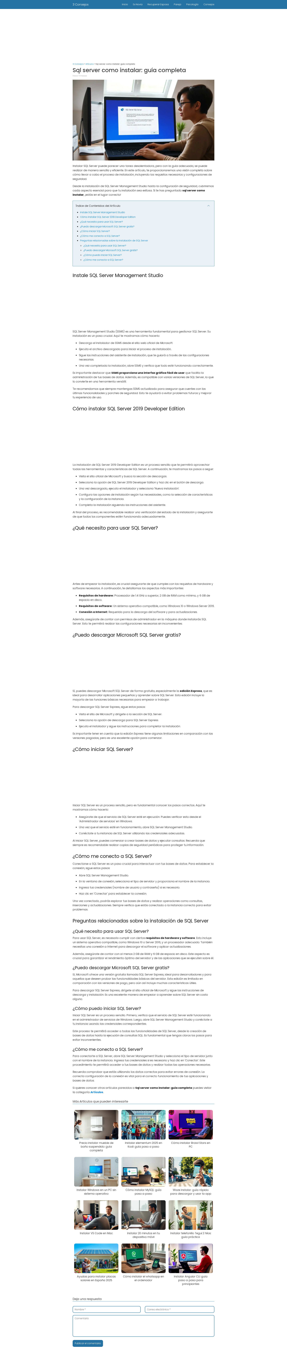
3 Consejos (80, 4)
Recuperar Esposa (158, 4)
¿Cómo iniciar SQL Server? (95, 231)
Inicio (125, 4)
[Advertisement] (143, 34)
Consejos (208, 4)
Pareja (177, 4)
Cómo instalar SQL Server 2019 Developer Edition (108, 217)
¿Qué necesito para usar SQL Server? (101, 221)
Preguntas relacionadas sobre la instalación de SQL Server (114, 240)
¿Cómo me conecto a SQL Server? (100, 236)
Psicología (192, 4)
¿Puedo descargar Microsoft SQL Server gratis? (107, 226)
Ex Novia (137, 4)
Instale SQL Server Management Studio (102, 212)
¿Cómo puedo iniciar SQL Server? (102, 255)
